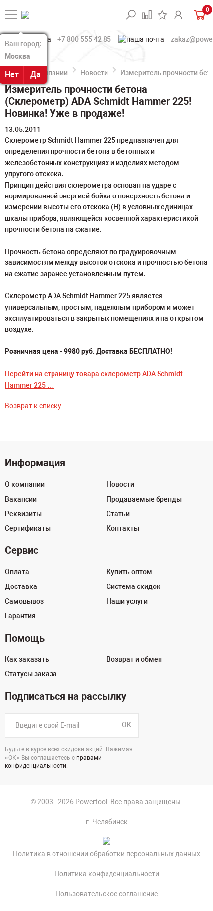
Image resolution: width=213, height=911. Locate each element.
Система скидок (133, 586)
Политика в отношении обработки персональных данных (106, 854)
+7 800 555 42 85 (84, 39)
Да (35, 74)
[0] (198, 14)
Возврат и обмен (134, 659)
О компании (48, 73)
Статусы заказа (31, 674)
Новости (94, 73)
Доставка (21, 586)
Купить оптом (129, 572)
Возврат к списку (33, 406)
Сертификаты (28, 528)
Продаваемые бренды (144, 499)
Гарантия (20, 616)
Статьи (118, 514)
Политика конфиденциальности (106, 874)
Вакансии (21, 499)
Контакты (122, 528)
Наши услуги (127, 601)
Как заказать (27, 659)
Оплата (17, 572)
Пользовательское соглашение (106, 894)
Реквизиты (23, 514)
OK (126, 725)
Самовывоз (24, 601)
